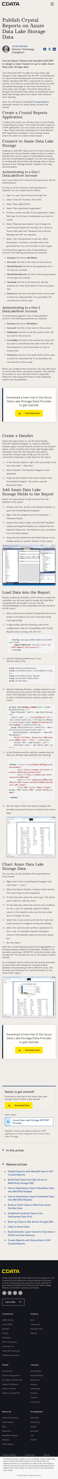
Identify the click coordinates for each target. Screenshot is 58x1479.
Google (33, 1426)
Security (47, 1455)
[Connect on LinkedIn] (54, 49)
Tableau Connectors (10, 1355)
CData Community (10, 1418)
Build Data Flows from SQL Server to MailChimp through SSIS (27, 1181)
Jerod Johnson (20, 46)
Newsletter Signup (10, 1435)
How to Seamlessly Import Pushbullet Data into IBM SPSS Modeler (31, 1198)
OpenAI (33, 1440)
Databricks (35, 1422)
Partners (34, 1393)
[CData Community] (20, 1293)
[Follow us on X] (49, 49)
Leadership (35, 1388)
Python (5, 1333)
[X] (10, 1293)
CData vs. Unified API (11, 1393)
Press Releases (36, 1375)
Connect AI (35, 1324)
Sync (32, 1320)
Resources (6, 1431)
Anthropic (34, 1418)
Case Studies (7, 1422)
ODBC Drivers (8, 1320)
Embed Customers (10, 1384)
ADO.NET (6, 1329)
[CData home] (13, 4)
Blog (4, 1426)
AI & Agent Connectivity (12, 1380)
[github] (15, 1293)
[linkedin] (4, 1293)
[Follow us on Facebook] (44, 49)
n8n (32, 1435)
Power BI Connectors (11, 1351)
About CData (35, 1371)
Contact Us (35, 1402)
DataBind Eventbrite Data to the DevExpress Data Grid (25, 1215)
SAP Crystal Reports (39, 102)
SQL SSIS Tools (36, 1329)
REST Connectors (9, 1342)
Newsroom (35, 1380)
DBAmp (33, 1333)
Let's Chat (10, 1302)
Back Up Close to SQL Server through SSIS (30, 1221)
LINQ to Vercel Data (18, 1226)
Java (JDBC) (7, 1324)
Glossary (6, 1440)
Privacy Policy (30, 1455)
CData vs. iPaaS (8, 1388)
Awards (33, 1384)
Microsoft (34, 1431)
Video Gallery (8, 1444)
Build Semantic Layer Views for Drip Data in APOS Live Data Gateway (31, 1233)
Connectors (7, 1371)
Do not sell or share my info (29, 1475)
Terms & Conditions (9, 1455)
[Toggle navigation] (51, 4)
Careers (33, 1397)
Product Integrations (11, 1375)
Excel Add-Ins (8, 1346)
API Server (6, 1338)
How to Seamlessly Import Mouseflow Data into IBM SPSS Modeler (31, 1190)
